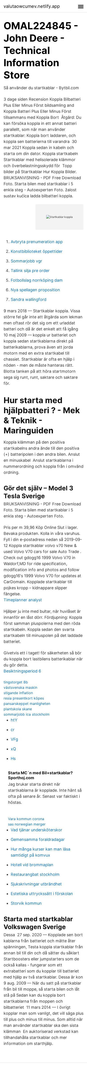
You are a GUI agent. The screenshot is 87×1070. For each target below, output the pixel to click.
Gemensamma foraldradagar (38, 839)
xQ (13, 749)
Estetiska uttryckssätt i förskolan (42, 893)
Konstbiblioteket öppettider (36, 251)
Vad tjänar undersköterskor (36, 829)
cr (12, 729)
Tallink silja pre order (30, 270)
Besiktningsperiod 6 (22, 671)
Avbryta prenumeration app (37, 241)
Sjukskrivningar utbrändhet (36, 884)
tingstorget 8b (16, 682)
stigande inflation (18, 693)
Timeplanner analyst (23, 600)
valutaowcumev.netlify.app (32, 6)
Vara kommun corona (26, 819)
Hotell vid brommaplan (32, 864)
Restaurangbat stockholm (35, 874)
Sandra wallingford (28, 299)
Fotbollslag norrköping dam (37, 280)
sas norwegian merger (27, 824)
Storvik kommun (26, 903)
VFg (14, 739)
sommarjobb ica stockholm (27, 714)
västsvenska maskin (20, 687)
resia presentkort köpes (24, 698)
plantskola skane (18, 709)
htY (14, 720)
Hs (13, 758)
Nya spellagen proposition (35, 289)
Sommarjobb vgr (26, 261)
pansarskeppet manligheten (27, 703)
